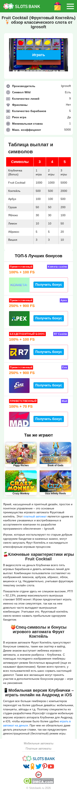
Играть (38, 55)
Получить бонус (48, 284)
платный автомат (35, 516)
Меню (70, 6)
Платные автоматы (38, 748)
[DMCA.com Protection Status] (38, 781)
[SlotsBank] (15, 6)
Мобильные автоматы (38, 743)
